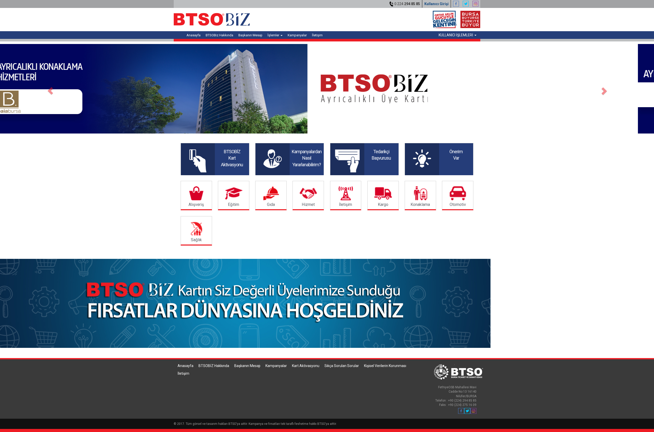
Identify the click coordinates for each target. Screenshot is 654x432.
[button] (49, 89)
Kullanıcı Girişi (436, 4)
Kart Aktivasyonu (305, 366)
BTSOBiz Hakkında (219, 35)
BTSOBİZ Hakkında (213, 366)
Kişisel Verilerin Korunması (385, 366)
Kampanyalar (297, 35)
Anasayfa (193, 35)
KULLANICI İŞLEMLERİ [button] (456, 35)
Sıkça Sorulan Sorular (341, 366)
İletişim (317, 35)
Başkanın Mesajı (250, 35)
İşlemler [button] (273, 35)
